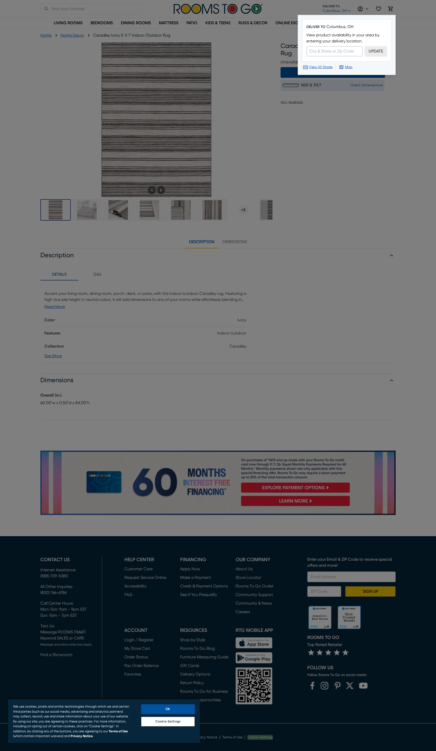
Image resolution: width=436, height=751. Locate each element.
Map (348, 67)
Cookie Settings (167, 721)
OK (168, 709)
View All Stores (321, 67)
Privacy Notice (82, 736)
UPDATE (376, 51)
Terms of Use (118, 731)
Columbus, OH (339, 27)
